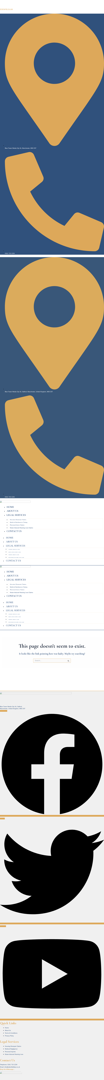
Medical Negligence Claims (18, 522)
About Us (12, 510)
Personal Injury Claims (17, 525)
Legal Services (16, 515)
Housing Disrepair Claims (18, 520)
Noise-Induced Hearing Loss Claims (21, 528)
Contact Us (14, 531)
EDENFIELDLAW (6, 9)
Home (10, 507)
